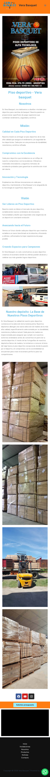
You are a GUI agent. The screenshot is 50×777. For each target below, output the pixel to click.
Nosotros (25, 749)
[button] (44, 771)
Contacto (25, 758)
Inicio (25, 744)
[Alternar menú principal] (45, 5)
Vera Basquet (28, 5)
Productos (25, 752)
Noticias (25, 755)
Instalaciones (25, 747)
